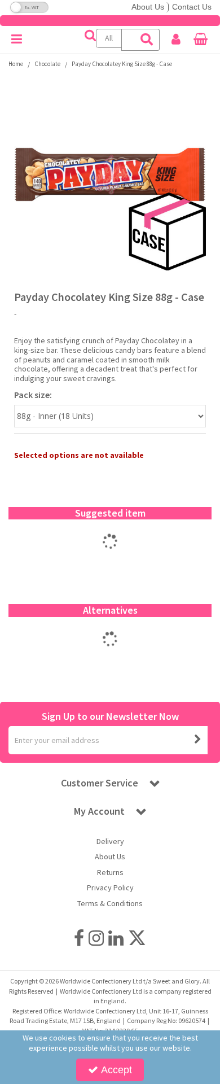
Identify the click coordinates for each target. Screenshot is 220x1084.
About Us (147, 6)
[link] (79, 937)
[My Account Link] (176, 39)
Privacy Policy (110, 888)
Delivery (110, 841)
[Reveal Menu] (16, 39)
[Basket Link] (201, 41)
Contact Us (192, 6)
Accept (116, 1070)
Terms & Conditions (110, 903)
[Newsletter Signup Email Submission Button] (198, 740)
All (109, 38)
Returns (110, 872)
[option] (110, 553)
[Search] (147, 40)
